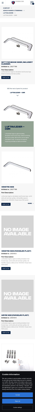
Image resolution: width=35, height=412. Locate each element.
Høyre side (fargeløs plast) (15, 315)
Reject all (17, 401)
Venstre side (7, 187)
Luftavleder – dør (14, 127)
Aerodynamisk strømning (12, 10)
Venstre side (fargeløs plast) (16, 251)
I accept (17, 395)
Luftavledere (8, 13)
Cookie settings (17, 407)
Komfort (6, 8)
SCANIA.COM (19, 1)
